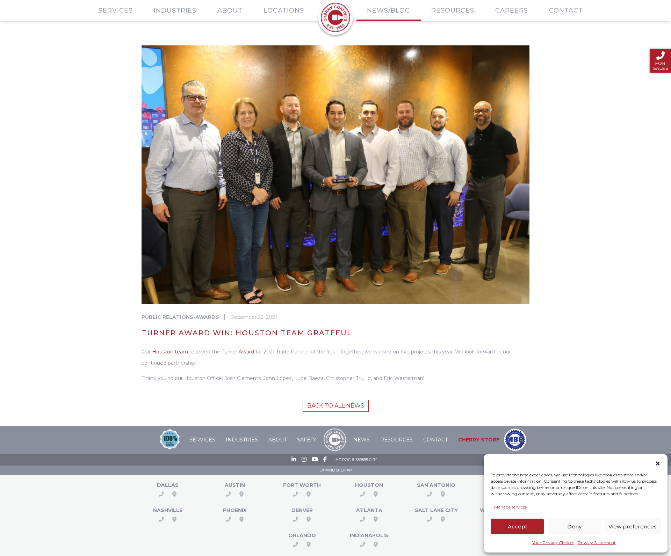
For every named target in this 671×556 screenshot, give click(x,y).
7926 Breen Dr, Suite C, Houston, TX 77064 (375, 494)
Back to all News (335, 405)
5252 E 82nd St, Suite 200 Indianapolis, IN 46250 (375, 544)
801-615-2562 (429, 519)
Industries (175, 10)
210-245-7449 (429, 494)
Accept (517, 526)
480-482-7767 (228, 519)
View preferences (632, 526)
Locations (284, 10)
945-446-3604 (362, 519)
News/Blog (388, 10)
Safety (306, 440)
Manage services (510, 507)
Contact (566, 10)
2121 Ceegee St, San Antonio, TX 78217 (442, 494)
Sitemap (344, 470)
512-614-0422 (228, 494)
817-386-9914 (295, 494)
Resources (452, 10)
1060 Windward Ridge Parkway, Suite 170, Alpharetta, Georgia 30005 (375, 519)
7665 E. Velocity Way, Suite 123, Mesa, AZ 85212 (241, 519)
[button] (658, 462)
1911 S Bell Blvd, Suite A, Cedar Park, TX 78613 (241, 494)
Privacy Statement (597, 542)
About (230, 10)
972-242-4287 (161, 494)
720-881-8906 (295, 519)
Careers (511, 10)
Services (116, 10)
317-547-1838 (362, 544)
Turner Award (238, 352)
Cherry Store (478, 440)
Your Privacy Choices (553, 542)
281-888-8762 (362, 494)
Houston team (170, 352)
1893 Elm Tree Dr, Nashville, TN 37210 (174, 519)
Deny (574, 526)
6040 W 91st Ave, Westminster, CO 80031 (308, 519)
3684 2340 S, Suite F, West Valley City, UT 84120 (442, 519)
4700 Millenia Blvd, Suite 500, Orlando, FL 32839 (308, 544)
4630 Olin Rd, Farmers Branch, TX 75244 (174, 494)
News (361, 440)
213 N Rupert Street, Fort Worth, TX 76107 (308, 494)
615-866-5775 (161, 519)
